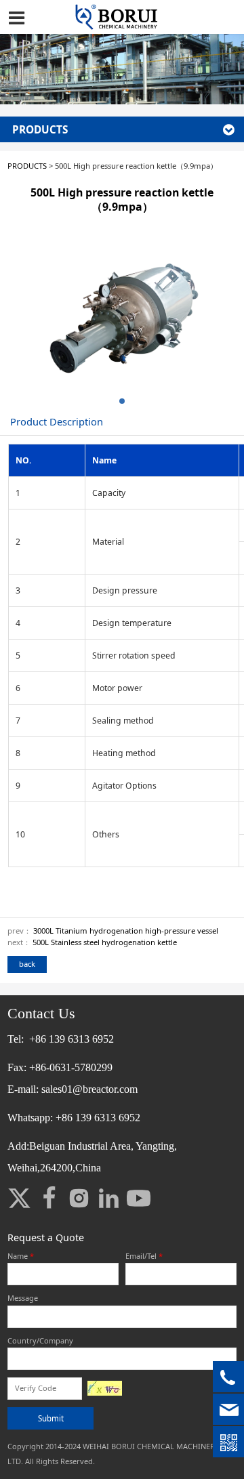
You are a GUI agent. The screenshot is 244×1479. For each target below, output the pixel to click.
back (27, 964)
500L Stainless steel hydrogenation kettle (105, 942)
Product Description (56, 421)
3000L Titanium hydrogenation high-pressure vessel (125, 930)
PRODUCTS (27, 166)
